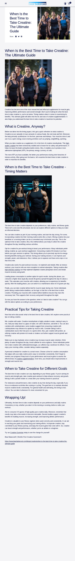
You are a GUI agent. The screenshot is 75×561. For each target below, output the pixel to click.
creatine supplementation (25, 359)
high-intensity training (12, 270)
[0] (68, 3)
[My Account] (65, 3)
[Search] (62, 3)
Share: (12, 36)
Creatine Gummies (16, 433)
